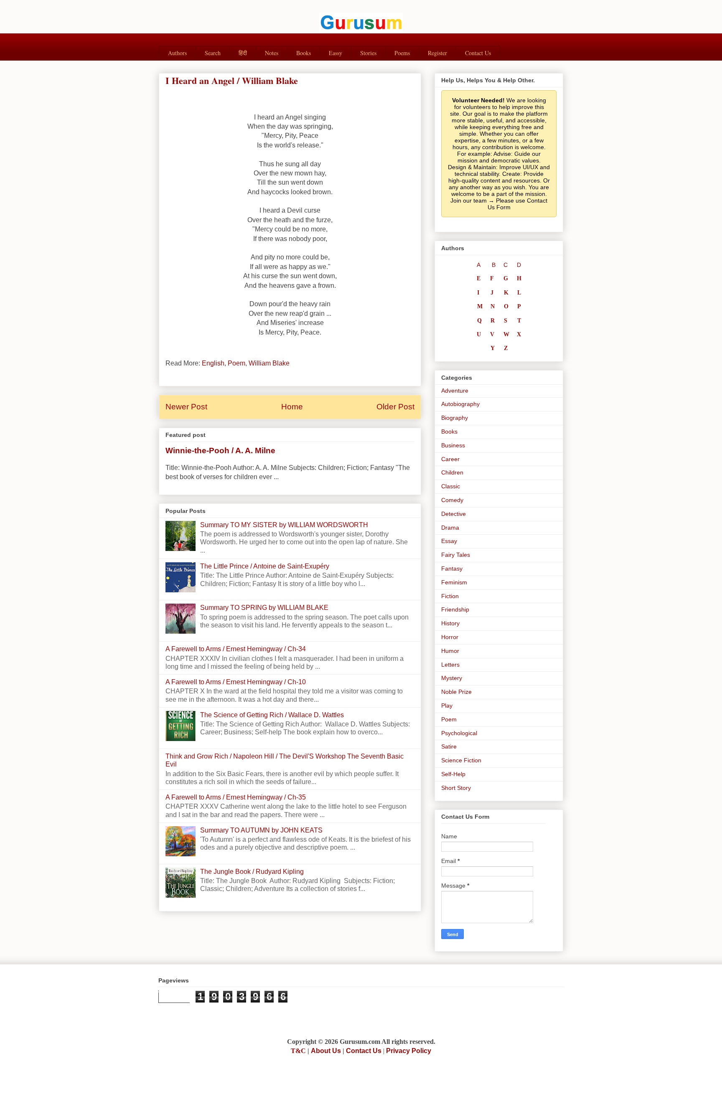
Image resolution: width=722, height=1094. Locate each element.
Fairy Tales (455, 554)
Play (447, 705)
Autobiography (460, 404)
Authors (177, 53)
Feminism (454, 582)
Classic (450, 486)
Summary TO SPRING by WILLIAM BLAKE (264, 607)
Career (450, 459)
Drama (450, 527)
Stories (368, 53)
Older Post (395, 406)
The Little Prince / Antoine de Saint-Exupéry (264, 566)
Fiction (450, 596)
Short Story (456, 787)
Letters (450, 664)
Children (452, 472)
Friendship (455, 609)
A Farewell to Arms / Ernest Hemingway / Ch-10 (235, 681)
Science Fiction (461, 760)
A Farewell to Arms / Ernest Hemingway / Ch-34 (235, 648)
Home (292, 406)
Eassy (335, 53)
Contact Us (478, 53)
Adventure (454, 390)
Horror (449, 637)
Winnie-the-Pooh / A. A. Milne (220, 450)
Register (437, 53)
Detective (453, 513)
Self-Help (453, 774)
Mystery (451, 678)
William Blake (269, 363)
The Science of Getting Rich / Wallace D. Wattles (272, 714)
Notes (271, 53)
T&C (298, 1050)
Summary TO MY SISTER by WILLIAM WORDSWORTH (284, 524)
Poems (402, 53)
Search (213, 53)
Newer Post (186, 406)
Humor (450, 650)
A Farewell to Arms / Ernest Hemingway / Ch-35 (235, 797)
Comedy (452, 500)
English (213, 363)
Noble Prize (456, 691)
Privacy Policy (408, 1050)
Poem (236, 363)
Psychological (459, 733)
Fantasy (452, 568)
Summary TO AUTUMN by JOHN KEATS (261, 830)
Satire (449, 746)
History (450, 623)
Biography (454, 417)
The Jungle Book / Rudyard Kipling (252, 871)
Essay (449, 541)
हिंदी (243, 53)
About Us (326, 1050)
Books (303, 53)
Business (453, 445)
